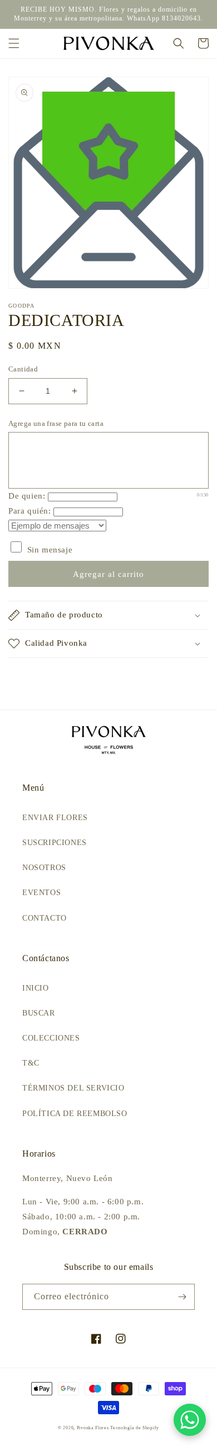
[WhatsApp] (190, 1420)
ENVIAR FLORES (55, 817)
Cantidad (23, 369)
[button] (14, 43)
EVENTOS (41, 892)
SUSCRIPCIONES (54, 842)
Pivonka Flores (94, 1427)
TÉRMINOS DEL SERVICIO (73, 1088)
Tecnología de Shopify (134, 1427)
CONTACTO (44, 918)
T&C (31, 1063)
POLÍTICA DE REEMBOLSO (74, 1113)
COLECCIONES (51, 1038)
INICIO (35, 988)
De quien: (26, 495)
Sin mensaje (48, 549)
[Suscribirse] (182, 1297)
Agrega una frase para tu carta (55, 423)
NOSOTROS (44, 867)
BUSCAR (38, 1013)
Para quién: (29, 510)
